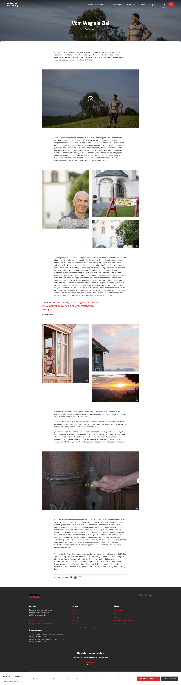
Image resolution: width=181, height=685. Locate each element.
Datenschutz (118, 613)
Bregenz (75, 610)
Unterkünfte (131, 4)
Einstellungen (169, 679)
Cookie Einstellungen (121, 624)
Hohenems (75, 617)
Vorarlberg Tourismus (79, 624)
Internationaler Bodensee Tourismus (85, 627)
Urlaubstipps (117, 4)
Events (142, 4)
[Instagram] (140, 595)
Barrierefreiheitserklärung (123, 620)
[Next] (139, 480)
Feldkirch (75, 620)
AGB (115, 617)
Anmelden (90, 665)
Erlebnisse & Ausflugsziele (95, 4)
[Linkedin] (150, 595)
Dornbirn (75, 613)
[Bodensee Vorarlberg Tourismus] (12, 5)
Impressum (118, 610)
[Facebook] (145, 595)
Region (152, 4)
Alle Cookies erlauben (148, 679)
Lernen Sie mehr (13, 681)
